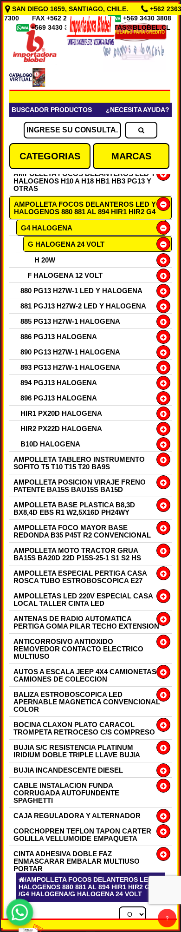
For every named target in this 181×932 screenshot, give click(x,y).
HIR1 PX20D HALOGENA (61, 413)
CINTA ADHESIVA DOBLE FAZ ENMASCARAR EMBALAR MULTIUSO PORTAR (76, 861)
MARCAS (131, 156)
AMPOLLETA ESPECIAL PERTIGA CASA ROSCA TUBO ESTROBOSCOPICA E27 (80, 576)
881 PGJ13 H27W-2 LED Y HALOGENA (83, 306)
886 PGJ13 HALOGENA (58, 337)
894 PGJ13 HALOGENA (58, 383)
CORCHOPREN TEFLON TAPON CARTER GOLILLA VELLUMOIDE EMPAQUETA (82, 834)
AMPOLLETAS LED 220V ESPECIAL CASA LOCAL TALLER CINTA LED (83, 599)
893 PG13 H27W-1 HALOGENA (70, 367)
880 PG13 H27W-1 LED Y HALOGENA (81, 291)
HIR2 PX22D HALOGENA (61, 429)
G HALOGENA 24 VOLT (66, 244)
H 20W (44, 260)
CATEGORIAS (49, 156)
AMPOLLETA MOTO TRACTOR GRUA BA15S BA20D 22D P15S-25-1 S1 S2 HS (77, 554)
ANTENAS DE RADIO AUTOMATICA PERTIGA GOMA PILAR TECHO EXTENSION (86, 622)
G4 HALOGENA (46, 228)
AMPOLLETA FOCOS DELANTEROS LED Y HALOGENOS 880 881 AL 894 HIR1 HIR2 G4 (85, 208)
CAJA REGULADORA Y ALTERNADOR (77, 816)
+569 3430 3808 (148, 18)
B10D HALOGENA (50, 444)
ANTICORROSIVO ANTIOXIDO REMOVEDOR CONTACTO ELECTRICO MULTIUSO (78, 648)
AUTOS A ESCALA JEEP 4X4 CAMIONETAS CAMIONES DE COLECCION (84, 675)
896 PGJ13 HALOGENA (58, 398)
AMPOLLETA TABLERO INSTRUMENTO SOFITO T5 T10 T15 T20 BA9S (79, 463)
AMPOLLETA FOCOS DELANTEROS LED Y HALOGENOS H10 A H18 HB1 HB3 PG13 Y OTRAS (84, 181)
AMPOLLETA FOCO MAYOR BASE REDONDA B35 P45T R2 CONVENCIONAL (82, 531)
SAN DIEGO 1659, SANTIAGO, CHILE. (70, 9)
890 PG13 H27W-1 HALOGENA (70, 352)
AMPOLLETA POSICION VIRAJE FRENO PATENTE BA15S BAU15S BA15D (79, 485)
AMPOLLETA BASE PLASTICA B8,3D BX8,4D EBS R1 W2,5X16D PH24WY (74, 508)
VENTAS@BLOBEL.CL (135, 27)
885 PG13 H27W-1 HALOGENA (70, 321)
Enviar (36, 778)
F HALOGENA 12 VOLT (65, 275)
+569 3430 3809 (56, 27)
